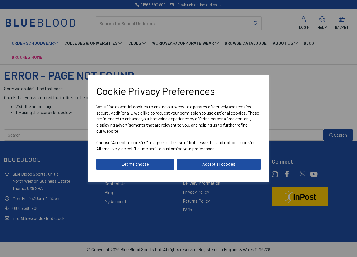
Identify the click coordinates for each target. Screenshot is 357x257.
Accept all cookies (218, 163)
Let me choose (135, 163)
